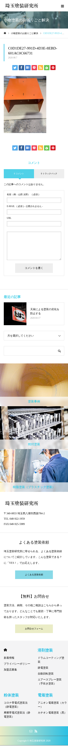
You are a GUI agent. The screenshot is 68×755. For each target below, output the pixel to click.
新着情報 (9, 657)
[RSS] (36, 731)
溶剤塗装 (45, 650)
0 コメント (19, 173)
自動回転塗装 (46, 673)
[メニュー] (62, 5)
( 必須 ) (23, 194)
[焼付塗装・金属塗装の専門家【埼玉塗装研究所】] (22, 6)
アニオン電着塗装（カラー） (52, 704)
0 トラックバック (49, 173)
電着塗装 (45, 695)
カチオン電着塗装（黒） (52, 712)
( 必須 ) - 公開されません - (25, 206)
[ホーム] (5, 33)
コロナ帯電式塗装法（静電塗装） (16, 704)
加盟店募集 (10, 669)
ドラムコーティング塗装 (51, 659)
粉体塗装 (11, 695)
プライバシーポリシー (17, 663)
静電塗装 (43, 667)
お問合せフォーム (34, 628)
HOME (5, 649)
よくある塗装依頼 (34, 574)
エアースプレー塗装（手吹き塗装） (50, 681)
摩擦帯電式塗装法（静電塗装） (17, 714)
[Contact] (31, 731)
